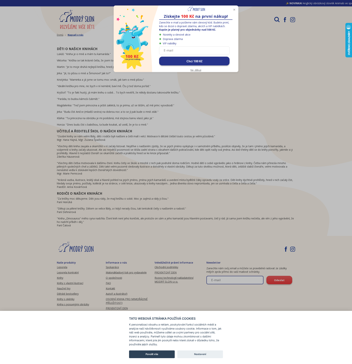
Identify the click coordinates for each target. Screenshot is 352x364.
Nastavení (200, 354)
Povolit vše (152, 354)
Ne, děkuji (195, 70)
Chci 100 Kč (194, 61)
